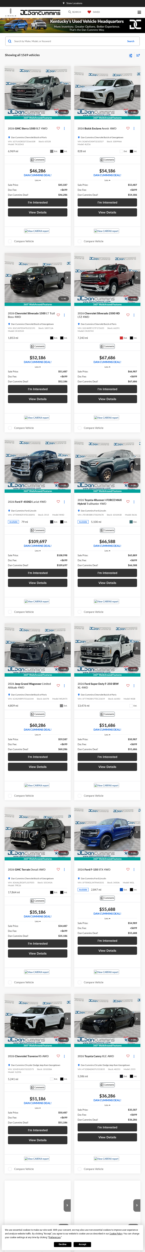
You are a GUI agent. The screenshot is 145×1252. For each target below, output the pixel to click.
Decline (62, 1244)
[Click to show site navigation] (139, 12)
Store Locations (74, 3)
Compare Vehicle (24, 241)
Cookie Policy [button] (115, 1233)
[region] (38, 190)
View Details (38, 212)
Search (130, 41)
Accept (82, 1244)
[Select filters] (131, 55)
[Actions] (64, 128)
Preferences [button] (55, 1237)
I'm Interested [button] (38, 202)
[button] (67, 91)
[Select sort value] (137, 55)
